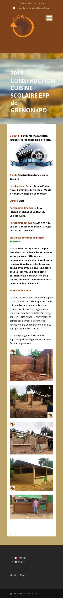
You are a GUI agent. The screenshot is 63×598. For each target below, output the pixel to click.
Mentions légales (18, 575)
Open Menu (49, 18)
